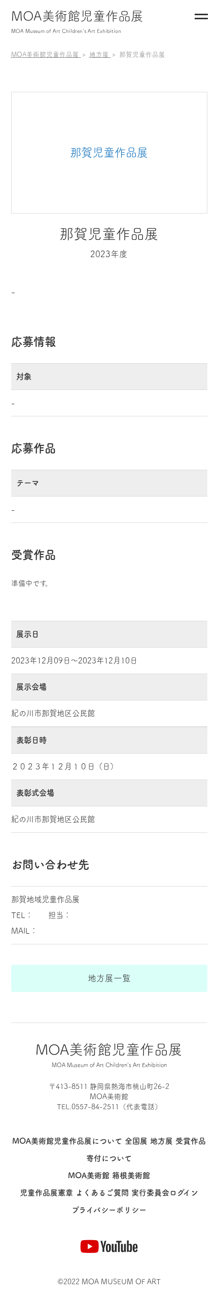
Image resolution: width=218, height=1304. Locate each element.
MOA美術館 (89, 1175)
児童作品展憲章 (46, 1192)
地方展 (161, 1141)
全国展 (136, 1141)
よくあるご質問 (102, 1192)
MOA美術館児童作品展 (77, 21)
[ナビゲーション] (201, 18)
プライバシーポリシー (109, 1210)
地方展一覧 (109, 978)
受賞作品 (190, 1141)
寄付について (109, 1158)
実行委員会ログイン (164, 1192)
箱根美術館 (131, 1175)
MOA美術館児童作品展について (67, 1141)
